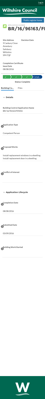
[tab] (7, 88)
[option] (5, 77)
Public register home (33, 20)
